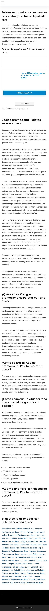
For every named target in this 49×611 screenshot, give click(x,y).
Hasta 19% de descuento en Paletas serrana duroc (33, 75)
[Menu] (2, 3)
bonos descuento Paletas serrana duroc (18, 529)
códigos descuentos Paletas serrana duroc (20, 548)
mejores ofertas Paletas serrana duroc (17, 576)
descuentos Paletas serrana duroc (21, 557)
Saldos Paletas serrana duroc (32, 573)
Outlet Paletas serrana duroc (25, 570)
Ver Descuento (24, 93)
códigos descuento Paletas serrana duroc (30, 545)
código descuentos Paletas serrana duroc (18, 535)
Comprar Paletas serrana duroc (20, 564)
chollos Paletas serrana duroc (32, 532)
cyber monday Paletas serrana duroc (28, 583)
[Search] (45, 3)
